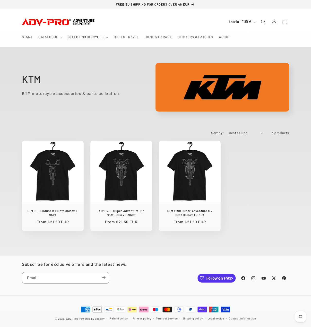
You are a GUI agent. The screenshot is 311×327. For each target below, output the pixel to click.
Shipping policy (192, 318)
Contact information (242, 318)
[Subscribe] (103, 277)
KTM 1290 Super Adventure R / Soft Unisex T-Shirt (121, 213)
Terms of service (167, 318)
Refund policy (119, 318)
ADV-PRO (72, 318)
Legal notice (215, 318)
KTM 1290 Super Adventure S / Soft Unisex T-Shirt (190, 213)
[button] (50, 37)
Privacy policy (142, 318)
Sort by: (217, 133)
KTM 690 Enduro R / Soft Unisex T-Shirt (53, 213)
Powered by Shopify (92, 318)
